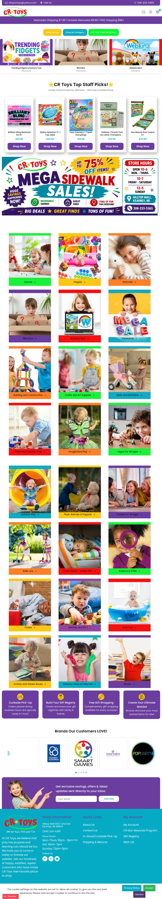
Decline (139, 894)
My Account (131, 825)
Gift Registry (131, 836)
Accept (149, 888)
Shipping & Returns (95, 842)
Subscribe (109, 798)
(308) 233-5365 (51, 831)
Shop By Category (75, 32)
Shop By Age (52, 32)
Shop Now (19, 146)
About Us (89, 825)
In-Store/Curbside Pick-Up (100, 836)
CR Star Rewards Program (140, 830)
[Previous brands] (7, 753)
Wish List (128, 842)
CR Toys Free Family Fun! (103, 32)
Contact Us (90, 830)
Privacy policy (131, 888)
